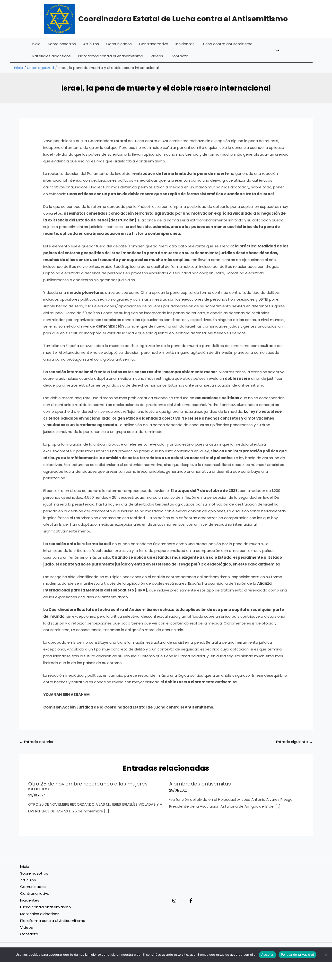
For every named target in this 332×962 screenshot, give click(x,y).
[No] (325, 954)
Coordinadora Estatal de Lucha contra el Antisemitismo (183, 19)
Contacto (179, 56)
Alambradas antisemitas (200, 783)
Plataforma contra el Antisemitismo (110, 56)
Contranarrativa (153, 43)
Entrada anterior (36, 741)
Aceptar (267, 954)
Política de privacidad (297, 954)
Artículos (91, 43)
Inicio (36, 43)
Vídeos (156, 56)
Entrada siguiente (294, 741)
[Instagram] (174, 900)
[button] (277, 50)
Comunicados (119, 43)
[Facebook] (191, 900)
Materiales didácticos (51, 56)
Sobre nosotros (62, 43)
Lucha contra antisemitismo (227, 43)
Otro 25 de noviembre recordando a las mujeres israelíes (88, 786)
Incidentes (184, 43)
